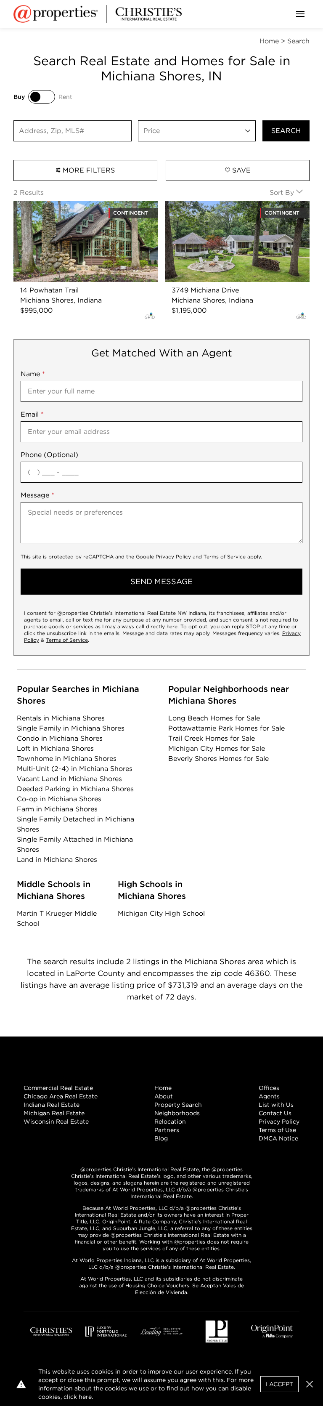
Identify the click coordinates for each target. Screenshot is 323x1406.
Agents (269, 1096)
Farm (57, 809)
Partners (166, 1130)
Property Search (178, 1104)
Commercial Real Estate (58, 1087)
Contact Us (275, 1113)
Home (163, 1087)
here (172, 626)
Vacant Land (69, 779)
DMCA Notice (278, 1138)
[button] (309, 1384)
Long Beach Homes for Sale (214, 718)
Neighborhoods (177, 1113)
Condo (60, 738)
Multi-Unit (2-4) (74, 769)
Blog (161, 1138)
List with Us (276, 1104)
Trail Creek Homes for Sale (211, 738)
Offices (269, 1087)
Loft (55, 748)
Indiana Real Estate (51, 1104)
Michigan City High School (161, 913)
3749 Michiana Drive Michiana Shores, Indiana (227, 211)
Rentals (61, 718)
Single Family (70, 728)
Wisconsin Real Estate (56, 1121)
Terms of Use (277, 1130)
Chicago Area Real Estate (61, 1096)
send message (161, 581)
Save (240, 170)
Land (57, 860)
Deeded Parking (75, 789)
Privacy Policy (173, 556)
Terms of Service (225, 556)
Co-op (59, 799)
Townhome (66, 759)
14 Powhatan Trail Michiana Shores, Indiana (84, 206)
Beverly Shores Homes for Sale (218, 759)
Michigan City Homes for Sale (216, 748)
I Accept (279, 1384)
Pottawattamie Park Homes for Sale (226, 728)
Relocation (170, 1121)
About (163, 1096)
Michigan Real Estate (54, 1113)
